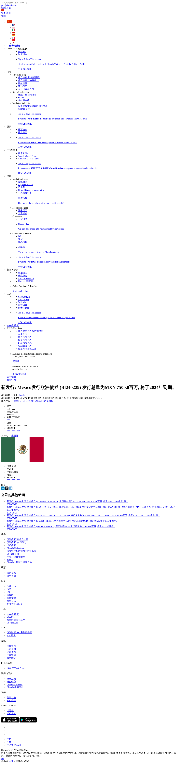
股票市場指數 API (27, 349)
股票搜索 (22, 129)
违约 (9, 589)
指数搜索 (22, 181)
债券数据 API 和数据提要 (30, 331)
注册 (8, 13)
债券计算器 (23, 307)
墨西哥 (14, 435)
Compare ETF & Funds (28, 158)
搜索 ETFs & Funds (16, 668)
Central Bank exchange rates (31, 190)
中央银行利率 (25, 192)
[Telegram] (10, 488)
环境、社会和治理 (27, 95)
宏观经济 (22, 213)
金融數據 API (24, 346)
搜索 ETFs (23, 153)
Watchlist (22, 51)
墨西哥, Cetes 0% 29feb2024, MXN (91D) (33, 401)
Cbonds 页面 (24, 109)
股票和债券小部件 (16, 620)
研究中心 (22, 275)
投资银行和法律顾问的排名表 (33, 106)
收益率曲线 (23, 100)
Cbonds (21, 395)
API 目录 (22, 334)
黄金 (20, 239)
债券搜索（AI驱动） (28, 80)
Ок (2, 758)
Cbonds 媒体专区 (26, 281)
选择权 (10, 595)
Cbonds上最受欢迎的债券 (19, 562)
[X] (6, 488)
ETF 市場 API (25, 343)
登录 (3, 13)
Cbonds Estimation (15, 548)
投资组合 (22, 54)
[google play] (28, 722)
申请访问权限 (19, 374)
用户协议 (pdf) (14, 745)
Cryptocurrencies (25, 184)
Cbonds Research (26, 278)
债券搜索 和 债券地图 (29, 77)
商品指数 (22, 242)
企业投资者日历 (26, 89)
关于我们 (11, 377)
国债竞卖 (11, 598)
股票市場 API (24, 340)
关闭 (3, 16)
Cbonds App (23, 299)
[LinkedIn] (3, 488)
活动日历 (22, 86)
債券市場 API (24, 337)
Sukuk (21, 97)
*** (8, 420)
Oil (19, 236)
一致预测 (22, 219)
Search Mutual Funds (27, 156)
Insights (24, 291)
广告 (9, 739)
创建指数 (11, 652)
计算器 (10, 710)
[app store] (10, 722)
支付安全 (11, 700)
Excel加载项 (24, 296)
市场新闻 (22, 272)
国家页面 (22, 210)
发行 (9, 592)
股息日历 (22, 132)
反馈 (9, 742)
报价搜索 (22, 83)
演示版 (15, 361)
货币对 (21, 187)
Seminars (16, 291)
